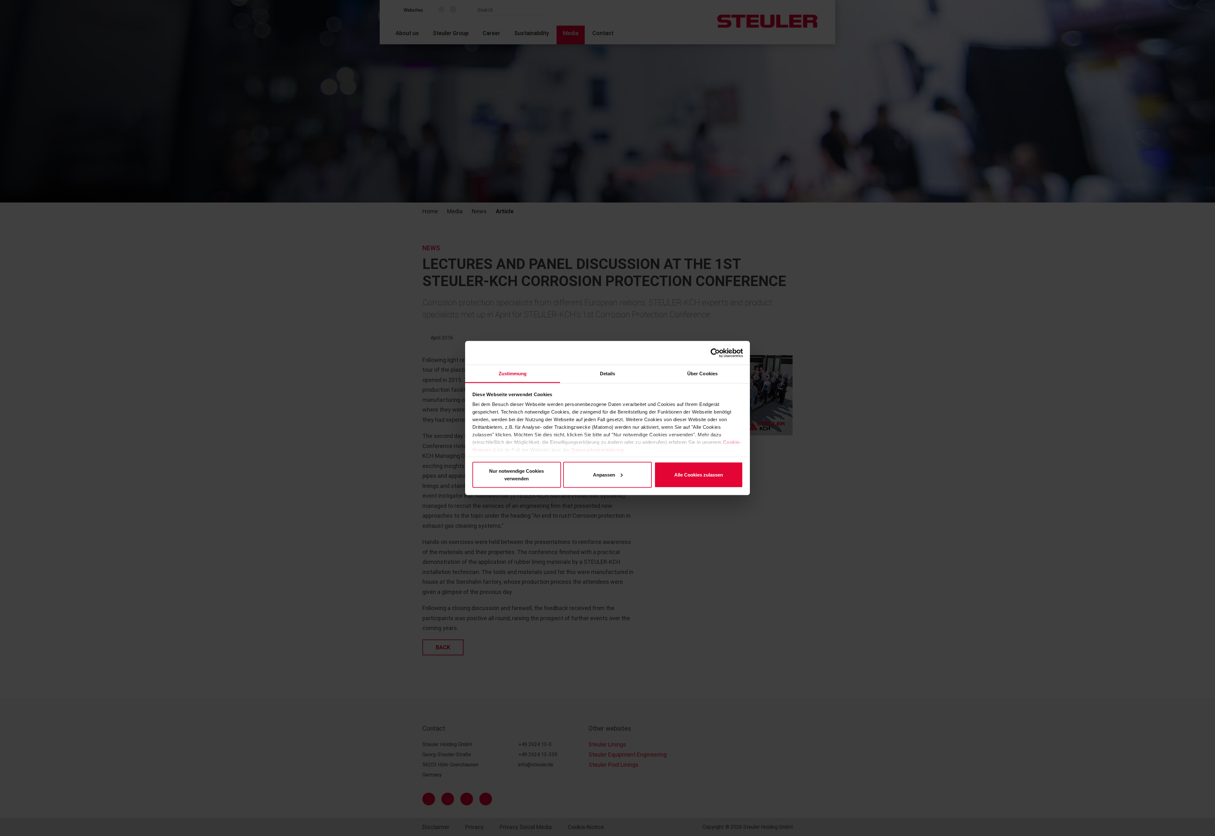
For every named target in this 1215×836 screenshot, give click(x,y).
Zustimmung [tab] (513, 373)
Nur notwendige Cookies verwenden (516, 474)
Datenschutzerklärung (597, 449)
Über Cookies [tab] (702, 373)
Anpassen (604, 474)
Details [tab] (607, 373)
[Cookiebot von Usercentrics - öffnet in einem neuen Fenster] (715, 353)
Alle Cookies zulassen (698, 474)
